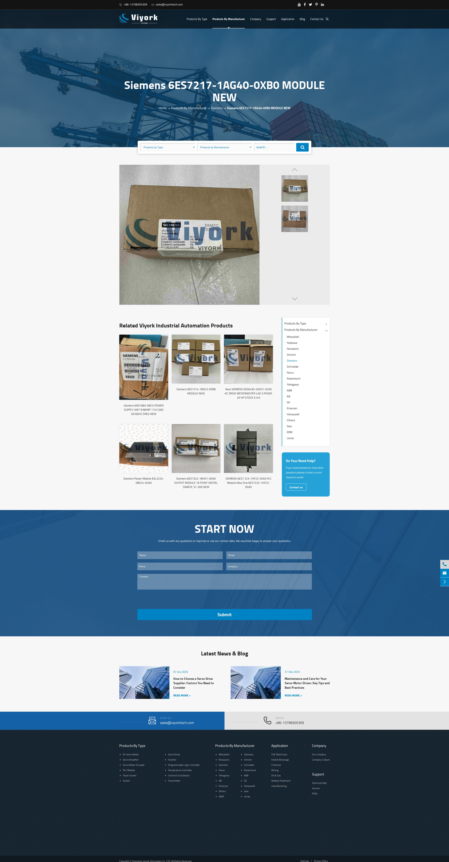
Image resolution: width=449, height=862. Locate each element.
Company (255, 19)
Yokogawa (293, 384)
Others (291, 420)
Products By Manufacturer (228, 19)
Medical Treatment (281, 780)
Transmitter (174, 780)
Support (271, 19)
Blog (302, 19)
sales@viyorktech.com (167, 4)
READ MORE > (182, 695)
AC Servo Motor (131, 754)
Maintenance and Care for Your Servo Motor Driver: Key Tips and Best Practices (307, 683)
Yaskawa (292, 343)
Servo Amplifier (131, 759)
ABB (289, 390)
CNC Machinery (279, 754)
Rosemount (293, 378)
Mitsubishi (293, 337)
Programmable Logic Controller (184, 765)
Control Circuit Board (178, 775)
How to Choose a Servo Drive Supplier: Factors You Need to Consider (193, 683)
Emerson (292, 408)
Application (287, 19)
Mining (275, 770)
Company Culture (321, 759)
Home (163, 108)
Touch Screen (129, 775)
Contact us (296, 487)
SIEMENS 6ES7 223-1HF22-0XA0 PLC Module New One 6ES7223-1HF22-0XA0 (249, 482)
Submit (224, 614)
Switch (126, 780)
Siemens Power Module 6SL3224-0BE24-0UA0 (143, 480)
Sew (289, 426)
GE (288, 402)
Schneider (293, 366)
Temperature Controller (180, 770)
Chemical (276, 765)
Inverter (172, 759)
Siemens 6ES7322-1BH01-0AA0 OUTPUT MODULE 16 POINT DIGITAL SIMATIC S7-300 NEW (196, 482)
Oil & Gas (276, 775)
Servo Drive (174, 754)
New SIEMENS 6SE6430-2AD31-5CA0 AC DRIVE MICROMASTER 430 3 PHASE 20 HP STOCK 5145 (248, 393)
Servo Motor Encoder (134, 765)
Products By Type (197, 19)
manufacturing (279, 786)
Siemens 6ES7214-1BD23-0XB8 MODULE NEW (196, 391)
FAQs (314, 793)
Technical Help (319, 783)
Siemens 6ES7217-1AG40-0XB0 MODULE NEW (258, 108)
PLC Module (129, 770)
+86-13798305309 (133, 4)
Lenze (290, 438)
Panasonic (293, 349)
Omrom (291, 355)
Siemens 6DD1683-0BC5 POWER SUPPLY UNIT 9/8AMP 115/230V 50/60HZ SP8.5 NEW (144, 409)
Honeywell (293, 414)
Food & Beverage (280, 759)
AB (288, 396)
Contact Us (316, 19)
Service (316, 788)
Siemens (216, 108)
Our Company (319, 754)
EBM (289, 432)
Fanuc (290, 372)
